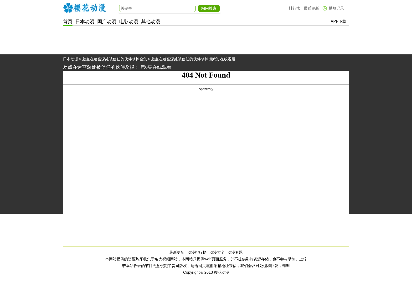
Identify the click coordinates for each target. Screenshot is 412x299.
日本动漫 (84, 21)
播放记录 (336, 8)
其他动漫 (150, 21)
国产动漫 (106, 21)
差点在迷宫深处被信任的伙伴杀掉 (98, 67)
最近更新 (311, 8)
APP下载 (338, 21)
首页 (67, 21)
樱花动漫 (84, 8)
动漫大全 (217, 252)
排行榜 (294, 8)
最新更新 (177, 252)
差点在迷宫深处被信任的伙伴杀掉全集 (114, 59)
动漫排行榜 (196, 252)
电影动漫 (128, 21)
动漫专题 (235, 252)
